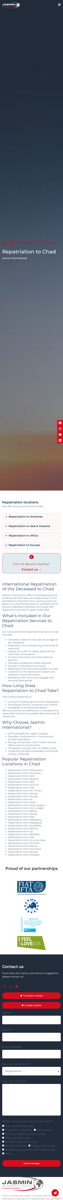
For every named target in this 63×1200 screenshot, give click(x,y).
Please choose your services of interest (27, 1121)
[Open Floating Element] (55, 1192)
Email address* (12, 1047)
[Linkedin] (60, 440)
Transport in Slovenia (18, 1130)
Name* (6, 1013)
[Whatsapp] (11, 986)
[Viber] (5, 986)
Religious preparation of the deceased (30, 1149)
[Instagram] (60, 429)
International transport (20, 1126)
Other (8, 1153)
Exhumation (44, 1130)
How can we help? (14, 1081)
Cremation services (17, 1138)
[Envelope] (17, 986)
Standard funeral (16, 1146)
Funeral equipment (44, 1146)
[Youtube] (60, 434)
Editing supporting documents (25, 1134)
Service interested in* (16, 1064)
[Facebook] (60, 423)
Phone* (7, 1030)
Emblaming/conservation (21, 1142)
